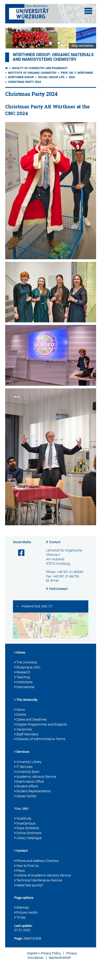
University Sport (27, 772)
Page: (18, 938)
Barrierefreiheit (60, 958)
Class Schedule (27, 828)
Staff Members (27, 734)
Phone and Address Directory (37, 861)
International (25, 687)
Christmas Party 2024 (24, 82)
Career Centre (26, 796)
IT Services (24, 767)
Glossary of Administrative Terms (40, 739)
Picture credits (27, 912)
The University (26, 662)
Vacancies (24, 729)
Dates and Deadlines (31, 719)
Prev (14, 37)
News (20, 710)
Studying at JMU (28, 667)
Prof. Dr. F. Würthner (77, 73)
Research (23, 672)
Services (22, 752)
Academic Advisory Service (36, 777)
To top (20, 917)
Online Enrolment (28, 833)
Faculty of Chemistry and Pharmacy (40, 68)
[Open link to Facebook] (19, 552)
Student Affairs (27, 786)
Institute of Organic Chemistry (32, 73)
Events (21, 714)
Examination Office (30, 781)
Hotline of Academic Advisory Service (43, 875)
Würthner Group (21, 77)
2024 (72, 77)
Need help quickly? (30, 885)
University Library (28, 762)
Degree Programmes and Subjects (41, 724)
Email (55, 580)
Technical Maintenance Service (39, 880)
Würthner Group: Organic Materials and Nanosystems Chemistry (53, 57)
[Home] (6, 68)
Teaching (23, 677)
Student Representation (33, 791)
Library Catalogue (29, 838)
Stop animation (82, 46)
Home (20, 652)
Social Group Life (51, 77)
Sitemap (22, 907)
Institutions (24, 682)
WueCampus (25, 823)
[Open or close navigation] (88, 11)
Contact (54, 542)
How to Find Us (27, 866)
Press (20, 871)
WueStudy (23, 818)
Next (87, 37)
